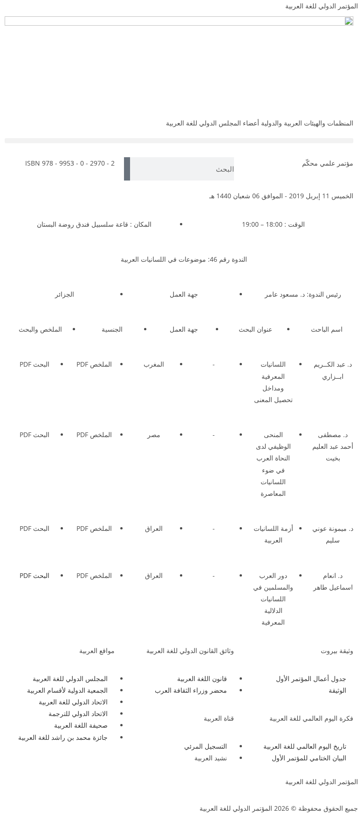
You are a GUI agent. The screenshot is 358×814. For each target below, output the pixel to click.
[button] (179, 140)
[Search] (127, 169)
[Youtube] (57, 787)
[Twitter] (82, 787)
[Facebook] (107, 787)
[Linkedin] (32, 787)
